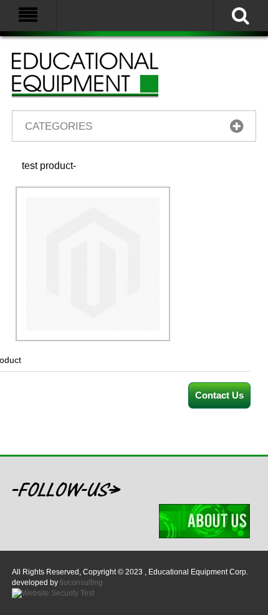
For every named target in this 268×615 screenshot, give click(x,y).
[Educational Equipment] (100, 74)
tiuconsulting (81, 582)
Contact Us (219, 395)
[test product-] (93, 203)
